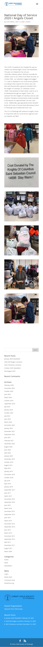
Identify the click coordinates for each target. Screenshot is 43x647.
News (6, 563)
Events (28, 22)
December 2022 (9, 425)
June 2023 (7, 419)
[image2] (22, 188)
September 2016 (9, 502)
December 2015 (9, 511)
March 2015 (8, 521)
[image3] (22, 222)
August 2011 (8, 548)
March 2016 (8, 508)
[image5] (22, 290)
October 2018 (8, 477)
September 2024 (9, 404)
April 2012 (7, 542)
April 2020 (7, 453)
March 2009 (8, 551)
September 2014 (9, 527)
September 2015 (9, 514)
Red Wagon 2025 (9, 371)
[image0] (22, 154)
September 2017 (9, 490)
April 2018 (7, 484)
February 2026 (9, 385)
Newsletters (8, 566)
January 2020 (8, 456)
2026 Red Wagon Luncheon (13, 362)
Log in (6, 574)
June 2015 (7, 517)
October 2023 (8, 413)
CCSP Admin (10, 22)
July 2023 (7, 416)
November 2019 (9, 459)
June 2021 (7, 437)
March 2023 (8, 422)
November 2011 (9, 545)
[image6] (22, 324)
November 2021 (9, 431)
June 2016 (7, 505)
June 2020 (7, 450)
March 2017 (8, 496)
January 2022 (8, 428)
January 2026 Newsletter (12, 359)
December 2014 (9, 524)
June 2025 (7, 394)
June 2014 (7, 530)
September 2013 (9, 539)
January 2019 (8, 471)
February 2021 (9, 441)
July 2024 (7, 407)
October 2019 (8, 462)
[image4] (22, 256)
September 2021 (9, 434)
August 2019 (8, 465)
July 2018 (7, 481)
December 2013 (9, 536)
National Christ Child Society (13, 609)
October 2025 (8, 391)
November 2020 (9, 444)
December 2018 (9, 474)
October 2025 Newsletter (12, 368)
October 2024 (8, 401)
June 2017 (7, 493)
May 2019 (7, 468)
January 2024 (8, 410)
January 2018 (8, 487)
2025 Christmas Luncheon (12, 365)
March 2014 (8, 533)
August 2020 (8, 447)
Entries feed (8, 577)
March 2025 (8, 397)
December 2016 (9, 499)
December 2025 (9, 388)
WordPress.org (9, 583)
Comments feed (9, 580)
